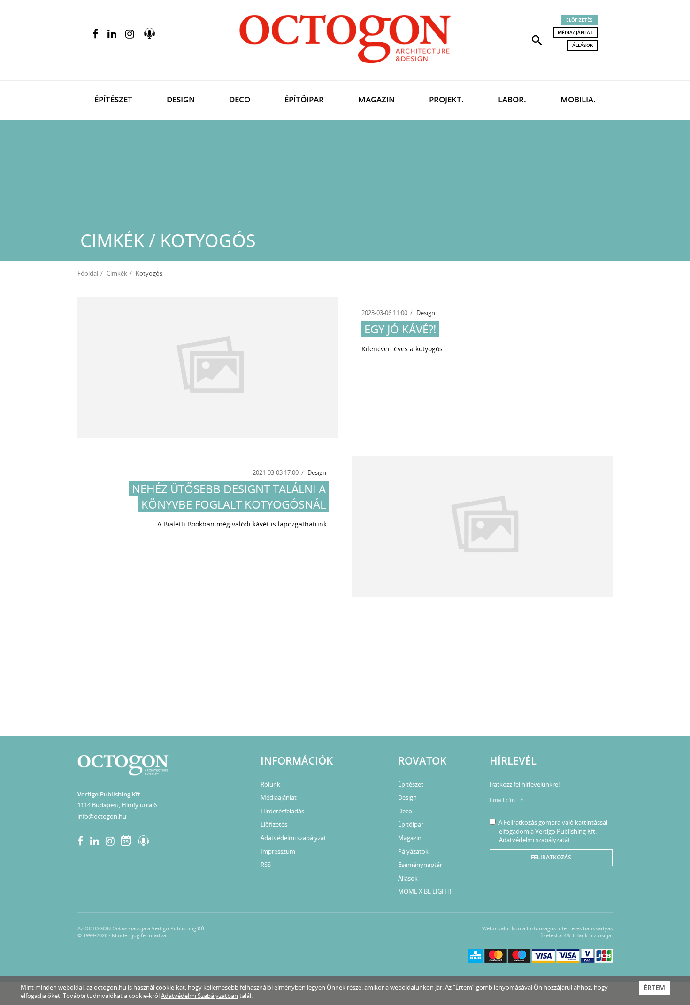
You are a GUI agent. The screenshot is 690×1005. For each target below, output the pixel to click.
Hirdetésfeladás (282, 811)
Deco (239, 99)
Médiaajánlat (575, 32)
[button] (537, 39)
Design (181, 99)
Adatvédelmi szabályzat (293, 838)
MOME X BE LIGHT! (424, 891)
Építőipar (304, 99)
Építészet (113, 99)
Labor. (512, 99)
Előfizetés (579, 19)
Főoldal (87, 273)
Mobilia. (578, 99)
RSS (266, 864)
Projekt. (446, 99)
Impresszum (278, 851)
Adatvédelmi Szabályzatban (199, 995)
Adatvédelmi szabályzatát (534, 839)
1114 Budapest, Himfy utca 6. (117, 805)
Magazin (376, 99)
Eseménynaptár (420, 864)
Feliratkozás (551, 857)
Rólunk (270, 784)
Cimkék (117, 273)
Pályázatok (413, 851)
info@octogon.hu (101, 816)
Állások (582, 45)
